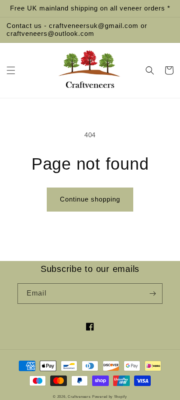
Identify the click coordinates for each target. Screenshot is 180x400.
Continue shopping (90, 199)
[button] (11, 70)
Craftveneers (79, 396)
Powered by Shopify (109, 396)
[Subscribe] (152, 293)
